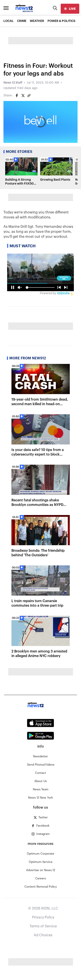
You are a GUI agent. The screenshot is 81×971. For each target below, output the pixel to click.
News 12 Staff (12, 82)
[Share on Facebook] (17, 95)
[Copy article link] (29, 95)
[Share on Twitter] (23, 95)
